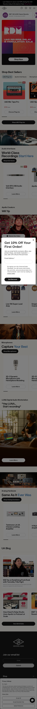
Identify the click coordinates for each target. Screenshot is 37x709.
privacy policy (11, 273)
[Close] (33, 240)
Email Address (9, 258)
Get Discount (12, 279)
